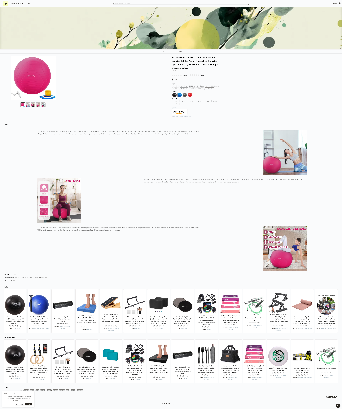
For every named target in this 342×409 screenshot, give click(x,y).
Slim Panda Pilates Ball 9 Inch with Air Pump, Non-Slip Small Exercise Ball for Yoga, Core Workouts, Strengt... (39, 320)
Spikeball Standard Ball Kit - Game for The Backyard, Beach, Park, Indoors (302, 370)
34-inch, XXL (209, 89)
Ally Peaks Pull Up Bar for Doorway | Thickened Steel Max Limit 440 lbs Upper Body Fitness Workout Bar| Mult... (134, 320)
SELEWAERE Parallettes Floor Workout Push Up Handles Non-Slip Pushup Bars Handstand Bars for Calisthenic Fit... (278, 319)
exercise (26, 390)
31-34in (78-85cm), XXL (196, 89)
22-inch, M (184, 86)
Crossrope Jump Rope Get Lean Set (254, 319)
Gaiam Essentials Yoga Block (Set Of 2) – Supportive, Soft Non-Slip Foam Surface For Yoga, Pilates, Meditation (158, 320)
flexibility (62, 390)
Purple (215, 101)
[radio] (173, 75)
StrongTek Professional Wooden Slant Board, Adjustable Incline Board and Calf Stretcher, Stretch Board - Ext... (111, 319)
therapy (73, 390)
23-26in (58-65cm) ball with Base (196, 86)
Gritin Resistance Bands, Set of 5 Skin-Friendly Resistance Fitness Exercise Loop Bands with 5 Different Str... (230, 319)
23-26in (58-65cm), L (212, 86)
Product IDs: (11, 281)
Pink (207, 101)
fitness (32, 390)
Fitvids (174, 71)
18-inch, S (176, 86)
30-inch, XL (184, 89)
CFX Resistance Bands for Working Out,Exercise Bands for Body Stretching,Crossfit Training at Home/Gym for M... (326, 320)
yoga (37, 390)
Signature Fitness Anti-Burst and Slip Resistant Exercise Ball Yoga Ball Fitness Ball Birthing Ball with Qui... (15, 320)
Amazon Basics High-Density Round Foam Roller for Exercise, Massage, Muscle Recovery (182, 370)
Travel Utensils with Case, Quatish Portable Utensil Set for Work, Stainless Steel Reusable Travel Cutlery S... (206, 369)
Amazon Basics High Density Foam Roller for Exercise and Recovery (62, 319)
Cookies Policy (14, 401)
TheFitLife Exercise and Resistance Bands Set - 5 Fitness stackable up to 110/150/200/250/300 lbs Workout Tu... (206, 320)
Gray (191, 101)
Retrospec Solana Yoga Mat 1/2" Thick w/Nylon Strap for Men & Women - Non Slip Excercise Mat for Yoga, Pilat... (302, 320)
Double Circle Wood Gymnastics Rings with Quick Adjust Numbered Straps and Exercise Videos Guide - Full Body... (39, 370)
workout (43, 390)
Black (175, 101)
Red (176, 104)
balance (49, 390)
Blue (183, 101)
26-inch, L (176, 89)
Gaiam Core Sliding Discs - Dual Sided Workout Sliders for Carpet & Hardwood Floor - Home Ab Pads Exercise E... (182, 320)
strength (55, 390)
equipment (79, 390)
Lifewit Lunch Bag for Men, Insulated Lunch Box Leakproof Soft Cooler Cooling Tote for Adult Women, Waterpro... (230, 369)
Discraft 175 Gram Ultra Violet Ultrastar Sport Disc (278, 369)
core (68, 390)
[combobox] (181, 3)
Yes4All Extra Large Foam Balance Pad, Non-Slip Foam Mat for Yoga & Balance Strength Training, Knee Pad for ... (86, 320)
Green (199, 101)
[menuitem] (334, 3)
